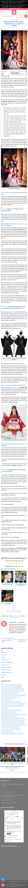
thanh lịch (23, 718)
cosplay (24, 465)
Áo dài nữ (3, 657)
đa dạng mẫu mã (20, 733)
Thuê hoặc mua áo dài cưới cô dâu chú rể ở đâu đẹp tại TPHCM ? (13, 720)
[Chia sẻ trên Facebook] (10, 611)
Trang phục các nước (6, 667)
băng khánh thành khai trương (15, 686)
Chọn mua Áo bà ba (22, 695)
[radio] (8, 563)
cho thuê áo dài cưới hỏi (5, 695)
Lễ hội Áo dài (3, 712)
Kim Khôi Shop (4, 705)
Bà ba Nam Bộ (4, 659)
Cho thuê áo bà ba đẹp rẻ (5, 693)
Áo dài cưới (3, 652)
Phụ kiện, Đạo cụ (5, 665)
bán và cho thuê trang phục (17, 684)
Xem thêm (11, 769)
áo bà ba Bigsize (9, 727)
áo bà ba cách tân (16, 727)
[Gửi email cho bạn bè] (15, 611)
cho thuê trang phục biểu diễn (6, 691)
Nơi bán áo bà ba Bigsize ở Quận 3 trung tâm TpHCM (10, 718)
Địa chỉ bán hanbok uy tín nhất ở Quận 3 (8, 733)
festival (4, 451)
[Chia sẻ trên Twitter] (13, 611)
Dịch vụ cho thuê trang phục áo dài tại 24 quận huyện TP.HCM (7, 640)
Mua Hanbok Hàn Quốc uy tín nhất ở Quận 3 (9, 714)
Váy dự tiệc (3, 675)
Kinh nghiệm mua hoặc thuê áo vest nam (15, 705)
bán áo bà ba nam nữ (5, 686)
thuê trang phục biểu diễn (6, 722)
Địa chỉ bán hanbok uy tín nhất (6, 731)
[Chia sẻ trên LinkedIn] (20, 611)
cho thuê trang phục (15, 387)
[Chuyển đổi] (26, 652)
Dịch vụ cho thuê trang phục (6, 703)
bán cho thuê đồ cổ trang (5, 684)
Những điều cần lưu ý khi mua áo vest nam (9, 716)
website (13, 312)
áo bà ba (2, 727)
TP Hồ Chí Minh (22, 722)
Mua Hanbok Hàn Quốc (11, 712)
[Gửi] (25, 16)
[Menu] (2, 12)
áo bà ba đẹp (12, 729)
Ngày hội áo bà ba (22, 714)
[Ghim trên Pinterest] (17, 611)
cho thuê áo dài (14, 693)
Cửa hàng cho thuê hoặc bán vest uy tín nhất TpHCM (11, 701)
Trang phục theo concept (6, 672)
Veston (2, 677)
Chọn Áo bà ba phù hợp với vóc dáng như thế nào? (10, 697)
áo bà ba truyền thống (5, 729)
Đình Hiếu (18, 729)
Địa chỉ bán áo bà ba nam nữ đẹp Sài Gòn (10, 762)
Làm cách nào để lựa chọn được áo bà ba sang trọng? (11, 710)
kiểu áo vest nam (4, 708)
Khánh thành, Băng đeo (6, 662)
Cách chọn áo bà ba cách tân (6, 699)
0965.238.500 (6, 789)
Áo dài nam (3, 654)
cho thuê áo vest (14, 695)
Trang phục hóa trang (6, 670)
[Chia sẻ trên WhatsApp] (8, 611)
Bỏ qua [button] (24, 2)
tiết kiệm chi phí (15, 722)
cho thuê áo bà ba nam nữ (18, 691)
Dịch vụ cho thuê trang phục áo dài (19, 703)
